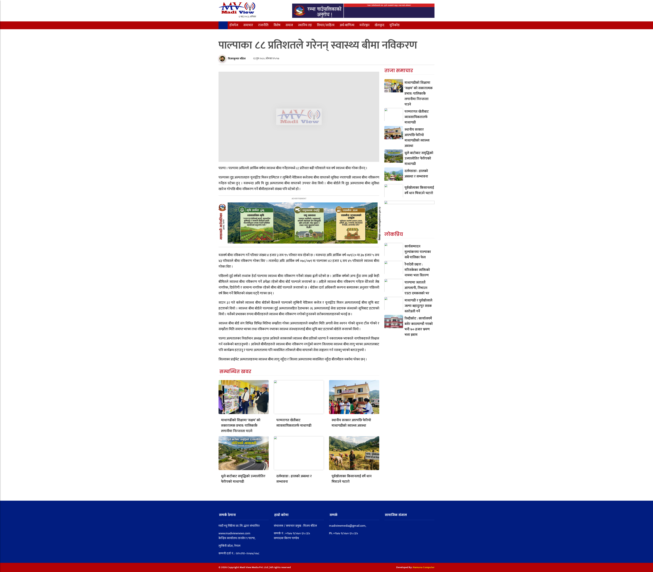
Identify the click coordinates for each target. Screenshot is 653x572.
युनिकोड (394, 25)
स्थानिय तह (305, 25)
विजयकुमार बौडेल (237, 58)
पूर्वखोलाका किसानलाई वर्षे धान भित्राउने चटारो (352, 479)
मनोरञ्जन (364, 25)
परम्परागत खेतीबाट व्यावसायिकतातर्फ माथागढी (293, 422)
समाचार (248, 25)
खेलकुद (379, 25)
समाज (289, 25)
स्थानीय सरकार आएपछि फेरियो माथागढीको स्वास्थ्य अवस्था (351, 422)
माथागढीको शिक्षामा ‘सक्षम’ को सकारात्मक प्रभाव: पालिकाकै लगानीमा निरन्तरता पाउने (240, 425)
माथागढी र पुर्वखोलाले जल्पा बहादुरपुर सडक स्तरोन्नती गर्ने (418, 306)
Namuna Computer (423, 567)
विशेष (277, 25)
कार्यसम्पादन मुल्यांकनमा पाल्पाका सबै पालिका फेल (418, 252)
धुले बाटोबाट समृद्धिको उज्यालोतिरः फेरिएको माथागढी (243, 479)
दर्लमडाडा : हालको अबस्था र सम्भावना (294, 479)
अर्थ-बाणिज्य (347, 25)
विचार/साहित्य (325, 25)
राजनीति (263, 25)
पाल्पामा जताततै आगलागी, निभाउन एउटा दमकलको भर (417, 288)
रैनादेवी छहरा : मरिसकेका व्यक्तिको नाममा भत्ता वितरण (417, 270)
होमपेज (233, 25)
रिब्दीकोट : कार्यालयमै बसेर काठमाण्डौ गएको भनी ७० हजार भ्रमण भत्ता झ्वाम (419, 327)
